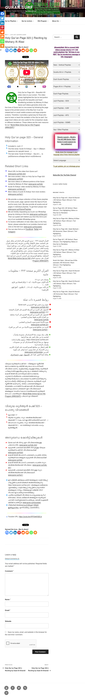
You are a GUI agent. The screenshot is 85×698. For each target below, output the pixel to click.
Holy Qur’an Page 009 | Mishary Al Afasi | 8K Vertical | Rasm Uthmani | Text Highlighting (66, 220)
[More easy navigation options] (26, 86)
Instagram (11, 231)
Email (7, 610)
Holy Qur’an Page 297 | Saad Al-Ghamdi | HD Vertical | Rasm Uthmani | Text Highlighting (66, 200)
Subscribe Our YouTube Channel (64, 175)
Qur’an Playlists (10, 21)
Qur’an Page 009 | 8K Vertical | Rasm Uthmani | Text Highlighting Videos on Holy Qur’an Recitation (65, 210)
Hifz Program (42, 21)
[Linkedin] (15, 50)
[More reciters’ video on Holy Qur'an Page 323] (18, 86)
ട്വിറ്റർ (36, 505)
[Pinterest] (19, 50)
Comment (9, 571)
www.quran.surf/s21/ (15, 194)
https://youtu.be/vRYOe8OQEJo (30, 516)
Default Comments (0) (12, 559)
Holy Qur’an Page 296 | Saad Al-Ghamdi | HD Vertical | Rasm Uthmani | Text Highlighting (66, 283)
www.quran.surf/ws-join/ (38, 214)
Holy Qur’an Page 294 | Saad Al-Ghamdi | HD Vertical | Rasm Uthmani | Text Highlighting (66, 273)
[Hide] (1, 50)
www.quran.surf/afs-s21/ (17, 189)
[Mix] (27, 50)
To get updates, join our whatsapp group (66, 166)
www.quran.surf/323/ (15, 179)
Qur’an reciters (27, 21)
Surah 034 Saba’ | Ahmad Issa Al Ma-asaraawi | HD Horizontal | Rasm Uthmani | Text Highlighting (65, 262)
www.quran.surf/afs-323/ (17, 174)
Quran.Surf (19, 7)
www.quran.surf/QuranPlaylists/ (19, 209)
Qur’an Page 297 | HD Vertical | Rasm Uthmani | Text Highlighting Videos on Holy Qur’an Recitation (65, 241)
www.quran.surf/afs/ (35, 184)
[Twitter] (11, 50)
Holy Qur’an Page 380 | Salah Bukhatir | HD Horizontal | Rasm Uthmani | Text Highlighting (66, 231)
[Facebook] (7, 50)
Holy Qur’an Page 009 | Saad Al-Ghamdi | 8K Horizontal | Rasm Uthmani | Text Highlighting (66, 293)
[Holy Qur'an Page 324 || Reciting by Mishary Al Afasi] (9, 86)
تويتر (21, 354)
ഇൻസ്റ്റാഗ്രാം (13, 507)
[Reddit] (23, 50)
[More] (35, 50)
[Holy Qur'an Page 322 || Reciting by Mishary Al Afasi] (44, 86)
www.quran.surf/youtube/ (33, 226)
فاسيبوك (27, 354)
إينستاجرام (14, 354)
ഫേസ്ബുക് (28, 505)
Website (8, 621)
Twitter (36, 229)
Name (8, 599)
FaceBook (29, 229)
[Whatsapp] (31, 50)
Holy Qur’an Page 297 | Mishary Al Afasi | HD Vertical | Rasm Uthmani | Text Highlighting (66, 252)
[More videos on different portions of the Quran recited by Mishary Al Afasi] (35, 86)
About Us (55, 21)
